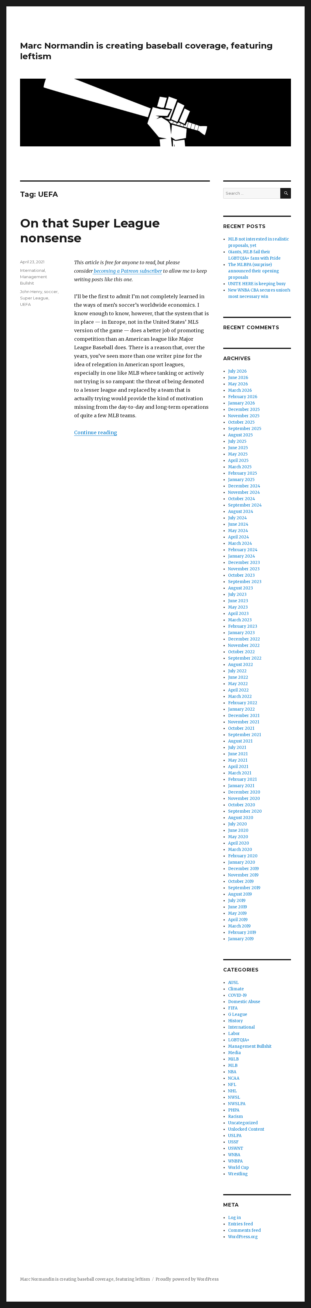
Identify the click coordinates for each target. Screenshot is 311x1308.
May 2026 (238, 384)
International (32, 270)
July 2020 (237, 824)
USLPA (234, 1135)
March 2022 (240, 696)
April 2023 (238, 613)
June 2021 (238, 753)
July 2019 (236, 900)
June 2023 (238, 600)
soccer (51, 291)
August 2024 (240, 511)
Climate (236, 989)
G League (237, 1014)
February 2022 (242, 702)
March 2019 (239, 926)
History (235, 1020)
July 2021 (237, 747)
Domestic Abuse (244, 1001)
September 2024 (245, 505)
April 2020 (238, 843)
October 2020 (241, 805)
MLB (233, 1065)
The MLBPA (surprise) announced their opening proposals (253, 271)
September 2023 (244, 581)
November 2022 (244, 645)
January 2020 (241, 862)
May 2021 (237, 760)
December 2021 (243, 715)
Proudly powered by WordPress (187, 1279)
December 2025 (244, 409)
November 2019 (243, 875)
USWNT (235, 1148)
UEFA (25, 304)
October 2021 (241, 728)
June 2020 (238, 830)
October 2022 (241, 651)
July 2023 (237, 594)
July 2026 (237, 371)
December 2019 (243, 868)
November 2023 (244, 569)
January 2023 (241, 632)
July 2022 (237, 671)
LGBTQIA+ (238, 1040)
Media (234, 1052)
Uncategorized (243, 1122)
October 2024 (241, 498)
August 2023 (240, 588)
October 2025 (241, 422)
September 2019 (244, 887)
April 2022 (238, 690)
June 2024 (238, 524)
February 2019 (242, 932)
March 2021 (239, 773)
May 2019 (237, 913)
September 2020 (245, 811)
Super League (34, 297)
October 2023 (241, 575)
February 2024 (243, 549)
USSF (233, 1142)
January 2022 (241, 709)
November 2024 (244, 492)
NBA (232, 1071)
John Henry (31, 291)
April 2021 (238, 766)
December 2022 (244, 639)
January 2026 (241, 403)
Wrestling (238, 1174)
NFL (232, 1084)
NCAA (233, 1078)
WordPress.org (243, 1236)
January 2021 (241, 785)
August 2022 (240, 664)
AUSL (233, 982)
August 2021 (240, 741)
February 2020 (243, 856)
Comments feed (244, 1230)
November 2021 (243, 722)
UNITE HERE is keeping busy (257, 283)
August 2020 (240, 817)
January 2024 (241, 556)
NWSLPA (236, 1103)
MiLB (233, 1059)
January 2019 (241, 938)
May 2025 (238, 454)
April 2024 (238, 537)
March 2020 (240, 849)
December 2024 (244, 486)
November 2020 (244, 798)
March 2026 (240, 390)
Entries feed (240, 1224)
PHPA (233, 1110)
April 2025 (238, 460)
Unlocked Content (246, 1129)
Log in (234, 1217)
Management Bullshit (250, 1046)
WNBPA (235, 1161)
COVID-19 (237, 995)
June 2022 (238, 677)
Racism (235, 1116)
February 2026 (242, 396)
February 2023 (242, 626)
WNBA (234, 1154)
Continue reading (95, 432)
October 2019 (241, 881)
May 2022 (238, 683)
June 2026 (238, 377)
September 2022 (244, 658)
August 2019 (240, 894)
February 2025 (242, 473)
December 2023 (244, 562)
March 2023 (240, 620)
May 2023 (238, 607)
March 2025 (239, 467)
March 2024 (240, 543)
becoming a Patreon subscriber (127, 271)
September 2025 (244, 428)
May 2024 (238, 530)
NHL (232, 1091)
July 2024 (237, 518)
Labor (234, 1033)
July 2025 (237, 441)
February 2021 (242, 779)
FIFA (233, 1008)
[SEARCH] (285, 193)
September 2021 (244, 734)
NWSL (234, 1097)
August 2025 (240, 435)
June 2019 (237, 907)
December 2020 (244, 792)
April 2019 (238, 919)
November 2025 (243, 415)
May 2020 (238, 836)
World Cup (238, 1167)
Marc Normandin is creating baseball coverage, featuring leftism (85, 1279)
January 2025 (241, 479)
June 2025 (238, 447)
